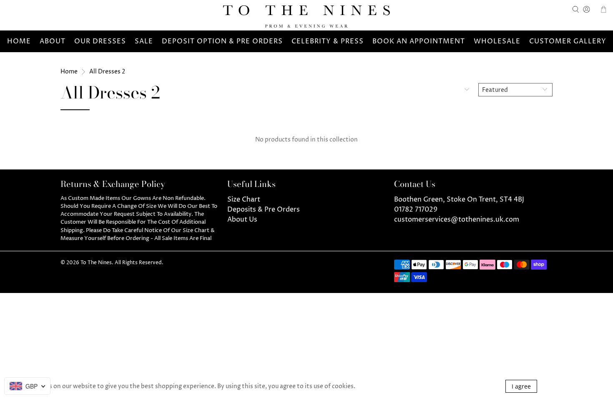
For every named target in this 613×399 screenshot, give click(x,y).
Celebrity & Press (327, 41)
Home (19, 41)
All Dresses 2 (107, 72)
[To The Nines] (306, 16)
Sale (144, 41)
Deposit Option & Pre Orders (222, 41)
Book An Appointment (418, 41)
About (52, 41)
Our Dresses (100, 41)
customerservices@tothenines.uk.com (456, 219)
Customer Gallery (567, 41)
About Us (242, 219)
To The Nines (96, 263)
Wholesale (497, 41)
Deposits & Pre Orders (263, 209)
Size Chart (243, 199)
